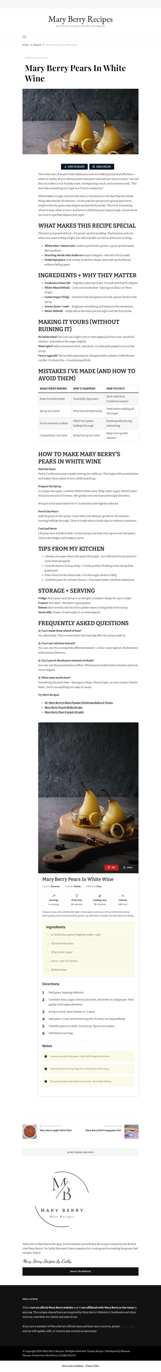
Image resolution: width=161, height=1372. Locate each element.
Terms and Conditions (72, 1365)
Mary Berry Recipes (80, 18)
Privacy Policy (92, 1365)
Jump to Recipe (76, 166)
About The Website (80, 1271)
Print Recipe (103, 166)
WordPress (51, 1355)
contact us (126, 1326)
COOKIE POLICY (67, 1355)
